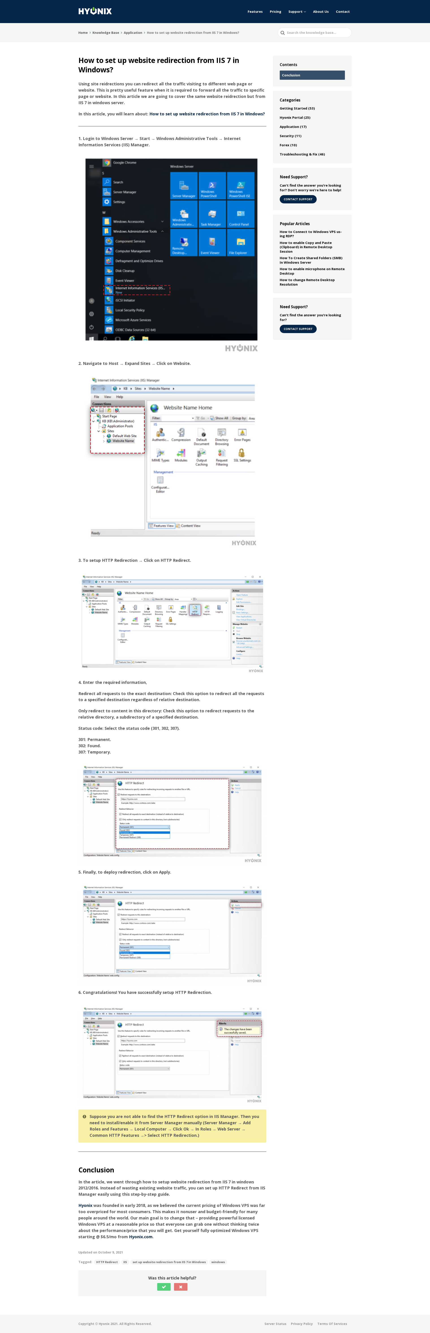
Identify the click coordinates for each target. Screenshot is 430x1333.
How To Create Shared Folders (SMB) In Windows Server (311, 260)
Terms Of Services (332, 1324)
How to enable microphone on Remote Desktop (312, 271)
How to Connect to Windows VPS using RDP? (311, 233)
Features (255, 11)
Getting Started (293, 108)
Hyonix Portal (291, 117)
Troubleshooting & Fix (298, 154)
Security (287, 136)
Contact (343, 11)
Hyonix (85, 1205)
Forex (284, 145)
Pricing (275, 11)
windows (218, 1262)
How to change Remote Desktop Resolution (307, 282)
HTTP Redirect (107, 1262)
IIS (125, 1262)
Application (289, 126)
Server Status (275, 1324)
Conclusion (291, 75)
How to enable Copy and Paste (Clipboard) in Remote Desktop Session (306, 247)
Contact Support (298, 329)
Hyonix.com (141, 1236)
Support (295, 11)
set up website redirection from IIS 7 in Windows (169, 1262)
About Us (321, 11)
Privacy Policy (302, 1324)
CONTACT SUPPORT (298, 199)
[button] (164, 1287)
